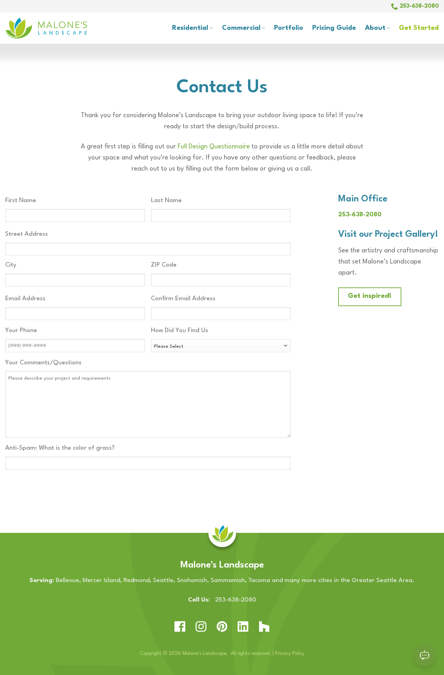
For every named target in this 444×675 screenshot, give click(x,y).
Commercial (241, 28)
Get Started (419, 28)
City (10, 265)
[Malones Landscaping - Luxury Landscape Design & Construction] (59, 28)
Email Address (25, 299)
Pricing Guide (334, 28)
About (375, 28)
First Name (20, 201)
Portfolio (288, 28)
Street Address (26, 234)
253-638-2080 (360, 215)
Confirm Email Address (183, 299)
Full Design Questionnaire (214, 147)
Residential (190, 28)
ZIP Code (164, 265)
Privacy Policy (290, 653)
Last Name (166, 201)
